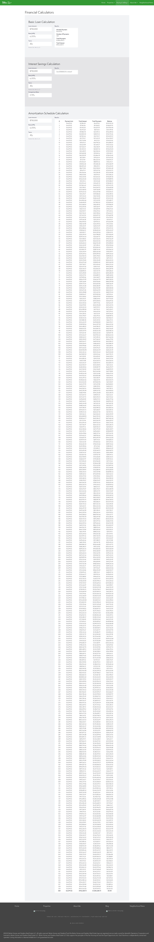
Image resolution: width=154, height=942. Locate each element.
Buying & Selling (123, 3)
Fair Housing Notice (99, 916)
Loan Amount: (32, 26)
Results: (57, 26)
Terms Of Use (52, 916)
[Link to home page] (7, 2)
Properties (111, 3)
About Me (134, 3)
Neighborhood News (146, 3)
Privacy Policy (64, 916)
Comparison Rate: (33, 92)
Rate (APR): (31, 33)
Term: (30, 41)
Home (103, 3)
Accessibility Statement (80, 916)
